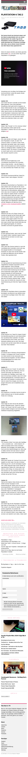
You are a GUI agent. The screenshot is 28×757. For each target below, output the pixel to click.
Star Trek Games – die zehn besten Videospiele (12, 650)
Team (2, 743)
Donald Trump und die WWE (7, 688)
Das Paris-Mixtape (5, 644)
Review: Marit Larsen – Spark (8, 684)
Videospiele (15, 529)
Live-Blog (10, 526)
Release (15, 527)
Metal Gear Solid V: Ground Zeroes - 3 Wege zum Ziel (13, 544)
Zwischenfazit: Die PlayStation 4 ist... (11, 541)
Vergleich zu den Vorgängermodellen (11, 204)
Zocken (22, 529)
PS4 (11, 527)
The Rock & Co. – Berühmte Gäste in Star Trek (11, 642)
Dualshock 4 (10, 524)
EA (15, 524)
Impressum (4, 745)
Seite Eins (4, 725)
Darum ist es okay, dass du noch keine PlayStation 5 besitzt (11, 550)
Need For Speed (18, 526)
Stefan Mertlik (14, 17)
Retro (2, 728)
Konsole (4, 526)
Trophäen (8, 529)
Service (3, 732)
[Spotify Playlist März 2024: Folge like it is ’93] (14, 631)
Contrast (14, 523)
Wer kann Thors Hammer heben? (8, 648)
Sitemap (3, 750)
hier (9, 53)
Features (3, 730)
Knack (19, 524)
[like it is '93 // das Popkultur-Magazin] (14, 9)
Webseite (5, 597)
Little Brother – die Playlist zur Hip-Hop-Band (11, 646)
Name (4, 589)
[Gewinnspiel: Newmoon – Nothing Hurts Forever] (14, 672)
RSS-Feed (4, 748)
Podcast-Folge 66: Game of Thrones (9, 681)
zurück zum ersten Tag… (8, 520)
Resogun (21, 527)
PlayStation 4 (5, 527)
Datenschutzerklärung (7, 746)
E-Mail (4, 593)
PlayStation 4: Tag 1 (6, 539)
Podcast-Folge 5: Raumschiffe (8, 686)
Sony (2, 529)
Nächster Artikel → (21, 554)
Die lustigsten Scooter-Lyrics (8, 640)
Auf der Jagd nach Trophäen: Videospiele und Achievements (13, 547)
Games (3, 18)
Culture (22, 17)
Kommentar (6, 578)
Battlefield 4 (6, 523)
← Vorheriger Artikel (7, 554)
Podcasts (3, 733)
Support (3, 741)
